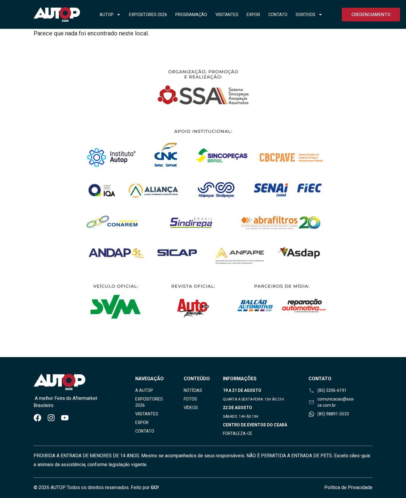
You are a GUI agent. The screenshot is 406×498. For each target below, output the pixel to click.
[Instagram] (51, 418)
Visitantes (226, 14)
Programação (191, 14)
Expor (253, 14)
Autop (107, 14)
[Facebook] (37, 418)
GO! (155, 487)
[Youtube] (65, 418)
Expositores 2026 (148, 14)
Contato (277, 14)
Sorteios (305, 14)
